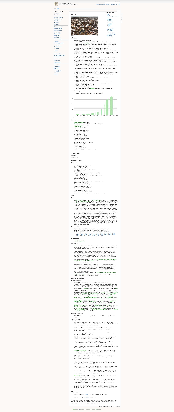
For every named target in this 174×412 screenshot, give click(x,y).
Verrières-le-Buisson (81, 309)
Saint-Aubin (79, 260)
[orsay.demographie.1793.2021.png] (94, 106)
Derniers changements (101, 4)
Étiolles (102, 298)
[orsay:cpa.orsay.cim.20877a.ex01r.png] (84, 25)
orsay (58, 8)
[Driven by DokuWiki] (98, 409)
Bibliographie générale (58, 19)
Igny (108, 259)
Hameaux (110, 20)
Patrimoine (109, 18)
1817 (98, 233)
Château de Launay (78, 125)
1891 (110, 234)
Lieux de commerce (57, 53)
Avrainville (93, 308)
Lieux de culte (56, 58)
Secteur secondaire (57, 46)
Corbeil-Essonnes (112, 293)
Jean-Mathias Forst (79, 200)
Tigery (78, 300)
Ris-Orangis (110, 296)
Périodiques (56, 22)
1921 (90, 235)
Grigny (79, 294)
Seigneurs (110, 24)
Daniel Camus (83, 350)
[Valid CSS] (92, 409)
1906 (82, 235)
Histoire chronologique (58, 26)
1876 (98, 234)
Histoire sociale (57, 32)
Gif (110, 284)
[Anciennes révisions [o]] (121, 17)
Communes (56, 41)
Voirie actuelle (110, 21)
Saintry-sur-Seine (79, 308)
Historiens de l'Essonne (58, 17)
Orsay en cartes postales (79, 241)
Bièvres (98, 259)
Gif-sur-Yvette (103, 259)
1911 (86, 235)
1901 (78, 235)
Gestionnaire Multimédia (110, 4)
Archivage (56, 74)
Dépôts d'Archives (57, 20)
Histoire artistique (57, 37)
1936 (103, 235)
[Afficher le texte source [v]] (121, 14)
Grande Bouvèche (78, 123)
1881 (102, 234)
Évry (90, 294)
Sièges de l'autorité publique (59, 55)
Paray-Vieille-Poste (104, 292)
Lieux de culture (57, 57)
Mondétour (87, 43)
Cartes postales (59, 70)
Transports (56, 50)
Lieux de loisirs (57, 60)
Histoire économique (58, 30)
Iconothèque (56, 68)
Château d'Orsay (77, 126)
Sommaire (56, 14)
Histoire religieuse (57, 33)
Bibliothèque (56, 64)
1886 (106, 234)
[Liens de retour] (121, 19)
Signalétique (58, 71)
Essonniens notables (58, 38)
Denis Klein (76, 350)
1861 (86, 234)
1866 (90, 234)
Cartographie (110, 30)
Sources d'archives (110, 31)
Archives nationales (111, 33)
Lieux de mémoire (57, 62)
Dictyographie (56, 24)
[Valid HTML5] (87, 409)
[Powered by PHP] (81, 409)
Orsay (108, 14)
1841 (110, 233)
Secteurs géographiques (58, 43)
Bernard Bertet (77, 375)
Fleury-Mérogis (94, 293)
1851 (78, 234)
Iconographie (109, 29)
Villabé (75, 297)
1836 (106, 233)
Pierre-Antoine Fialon (96, 200)
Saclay (75, 260)
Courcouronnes (84, 293)
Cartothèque (56, 73)
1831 (102, 233)
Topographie (109, 19)
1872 (94, 234)
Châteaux (56, 51)
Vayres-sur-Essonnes (83, 310)
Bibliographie (109, 35)
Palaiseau (114, 259)
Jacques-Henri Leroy (78, 245)
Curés (109, 25)
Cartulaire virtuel (57, 66)
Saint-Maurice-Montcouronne (99, 309)
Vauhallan (85, 260)
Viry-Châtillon (109, 297)
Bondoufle (76, 305)
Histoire (108, 15)
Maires (109, 26)
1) (71, 399)
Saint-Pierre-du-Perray (105, 306)
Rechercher (119, 2)
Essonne (89, 292)
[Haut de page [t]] (121, 22)
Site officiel (87, 397)
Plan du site (118, 4)
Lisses (104, 296)
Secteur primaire (57, 44)
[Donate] (75, 409)
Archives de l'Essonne (112, 34)
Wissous (116, 292)
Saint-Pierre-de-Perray (85, 300)
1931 (98, 235)
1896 (114, 234)
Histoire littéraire (57, 35)
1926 (94, 235)
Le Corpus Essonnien (58, 13)
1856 (82, 234)
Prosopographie (110, 23)
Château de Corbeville (79, 122)
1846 (114, 233)
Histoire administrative (58, 28)
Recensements (111, 28)
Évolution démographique (113, 16)
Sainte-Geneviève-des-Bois (91, 297)
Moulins (57, 48)
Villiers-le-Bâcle (90, 260)
